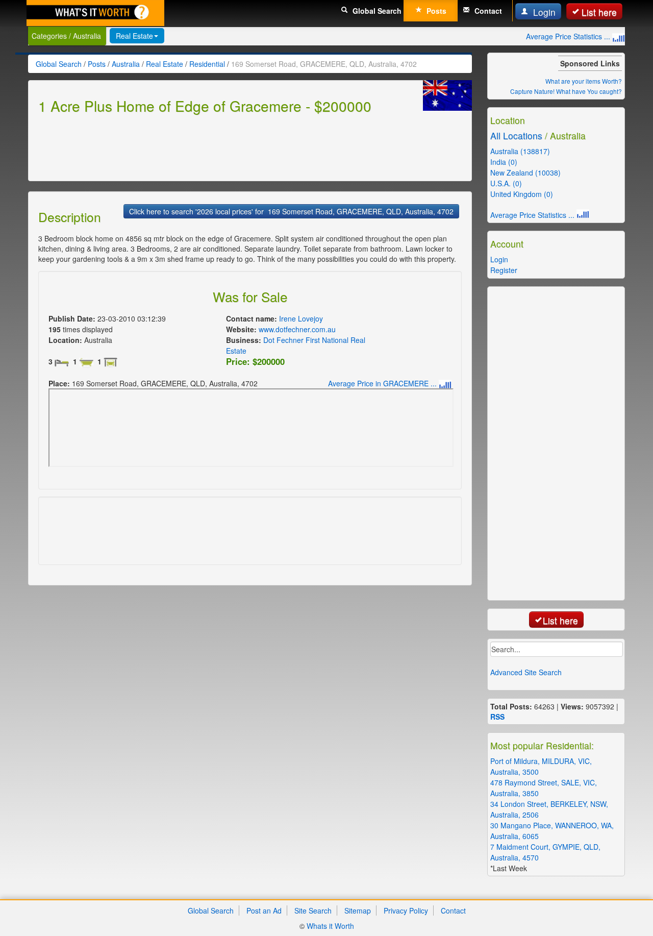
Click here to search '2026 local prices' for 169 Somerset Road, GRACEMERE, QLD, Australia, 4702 (291, 211)
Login (543, 12)
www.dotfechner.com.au (297, 329)
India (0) (503, 162)
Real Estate (134, 36)
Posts (435, 11)
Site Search (313, 910)
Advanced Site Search (526, 672)
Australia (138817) (520, 151)
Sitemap (357, 910)
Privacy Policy (406, 910)
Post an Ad (264, 910)
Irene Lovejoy (301, 318)
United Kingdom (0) (521, 194)
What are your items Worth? (583, 81)
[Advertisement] (224, 146)
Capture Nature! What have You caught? (566, 91)
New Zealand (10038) (525, 172)
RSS (497, 716)
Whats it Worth (330, 926)
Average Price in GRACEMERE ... (383, 383)
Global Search (375, 11)
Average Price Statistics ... (569, 36)
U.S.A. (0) (506, 183)
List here (599, 12)
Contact (487, 11)
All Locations (516, 135)
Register (503, 270)
